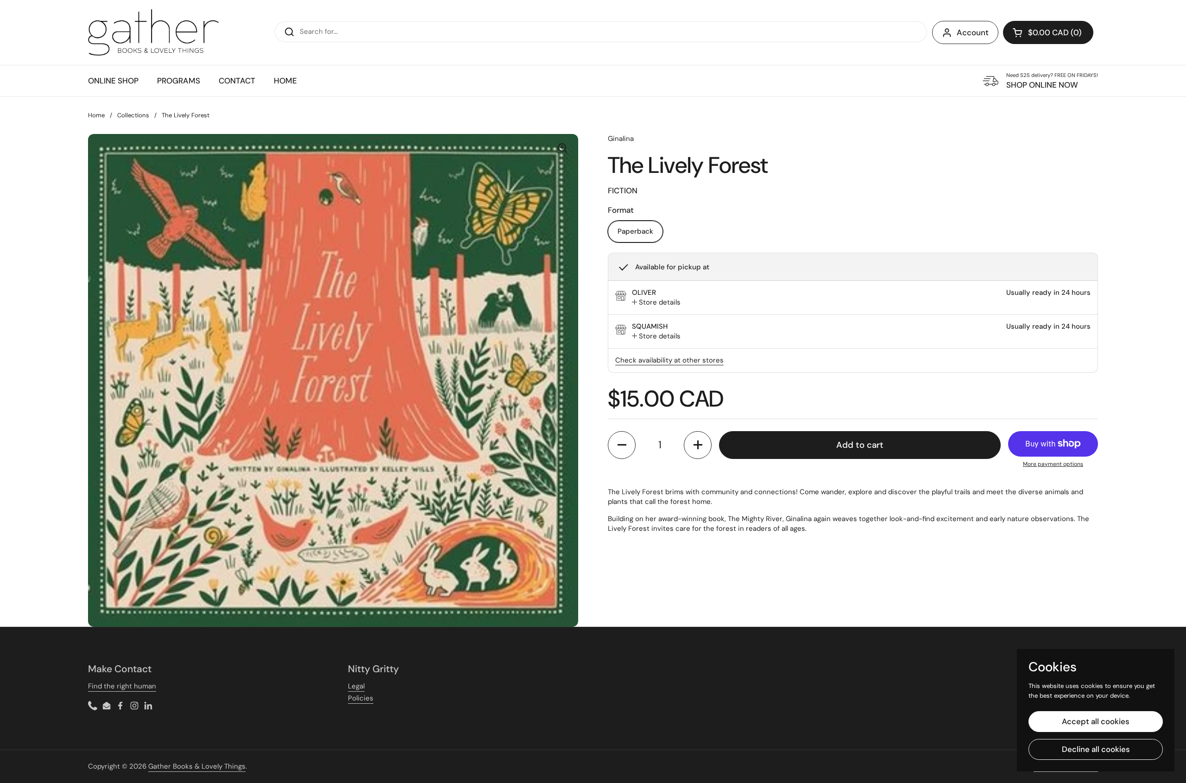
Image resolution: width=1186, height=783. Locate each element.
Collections (133, 115)
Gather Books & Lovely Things (197, 766)
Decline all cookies (1096, 749)
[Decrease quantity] (622, 445)
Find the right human (122, 686)
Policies (360, 698)
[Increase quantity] (698, 445)
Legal (356, 686)
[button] (1048, 32)
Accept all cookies (1095, 721)
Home (96, 115)
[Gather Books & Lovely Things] (153, 32)
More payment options (1053, 464)
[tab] (656, 302)
